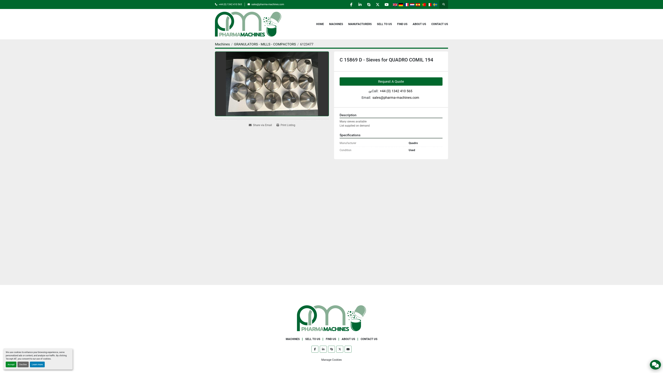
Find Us (402, 24)
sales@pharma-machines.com (267, 4)
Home (320, 24)
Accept (11, 364)
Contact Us (439, 24)
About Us (419, 24)
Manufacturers (360, 24)
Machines (336, 24)
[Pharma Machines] (331, 318)
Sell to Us (384, 24)
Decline (23, 364)
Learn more (37, 364)
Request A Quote (391, 81)
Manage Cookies (331, 359)
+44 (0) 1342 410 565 (230, 4)
